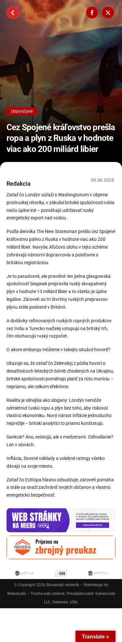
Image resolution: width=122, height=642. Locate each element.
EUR (29, 479)
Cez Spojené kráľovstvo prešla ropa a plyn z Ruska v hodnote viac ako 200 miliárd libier (61, 138)
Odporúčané (22, 111)
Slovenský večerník (62, 585)
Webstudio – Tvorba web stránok (36, 593)
